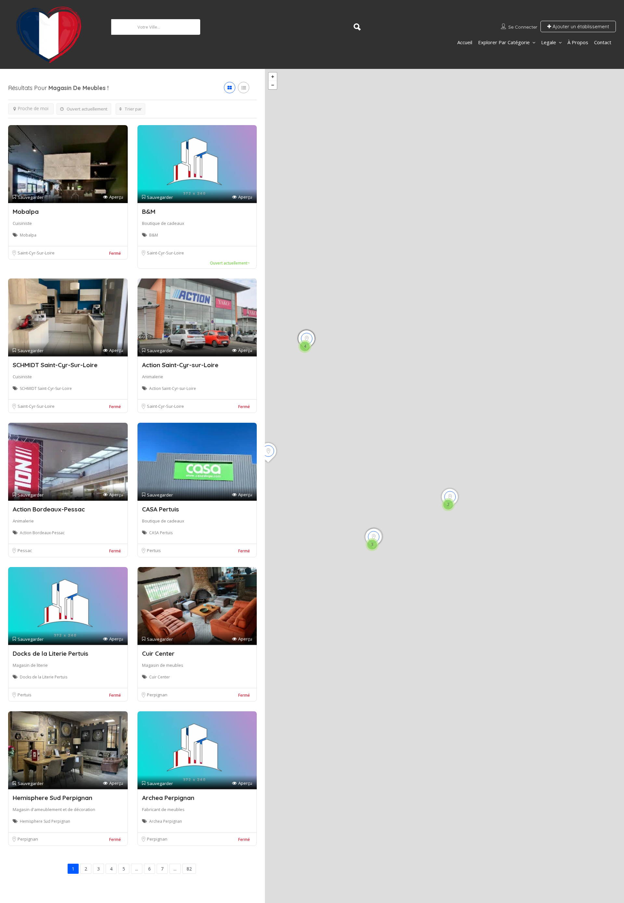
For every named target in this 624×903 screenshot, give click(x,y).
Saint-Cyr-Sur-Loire (36, 253)
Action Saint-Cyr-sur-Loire (180, 365)
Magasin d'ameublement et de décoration (54, 809)
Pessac (25, 550)
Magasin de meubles (162, 665)
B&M (148, 211)
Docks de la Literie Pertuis (50, 653)
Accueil (464, 42)
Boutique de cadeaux (163, 223)
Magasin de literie (30, 665)
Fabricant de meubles (163, 809)
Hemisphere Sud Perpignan (52, 798)
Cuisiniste (22, 223)
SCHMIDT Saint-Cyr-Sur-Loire (55, 365)
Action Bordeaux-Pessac (49, 509)
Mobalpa (26, 211)
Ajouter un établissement (580, 26)
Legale (548, 42)
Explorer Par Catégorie (504, 42)
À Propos (577, 42)
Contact (602, 42)
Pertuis (154, 550)
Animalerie (152, 377)
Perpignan (157, 695)
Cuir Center (158, 653)
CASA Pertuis (160, 509)
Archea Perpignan (168, 798)
